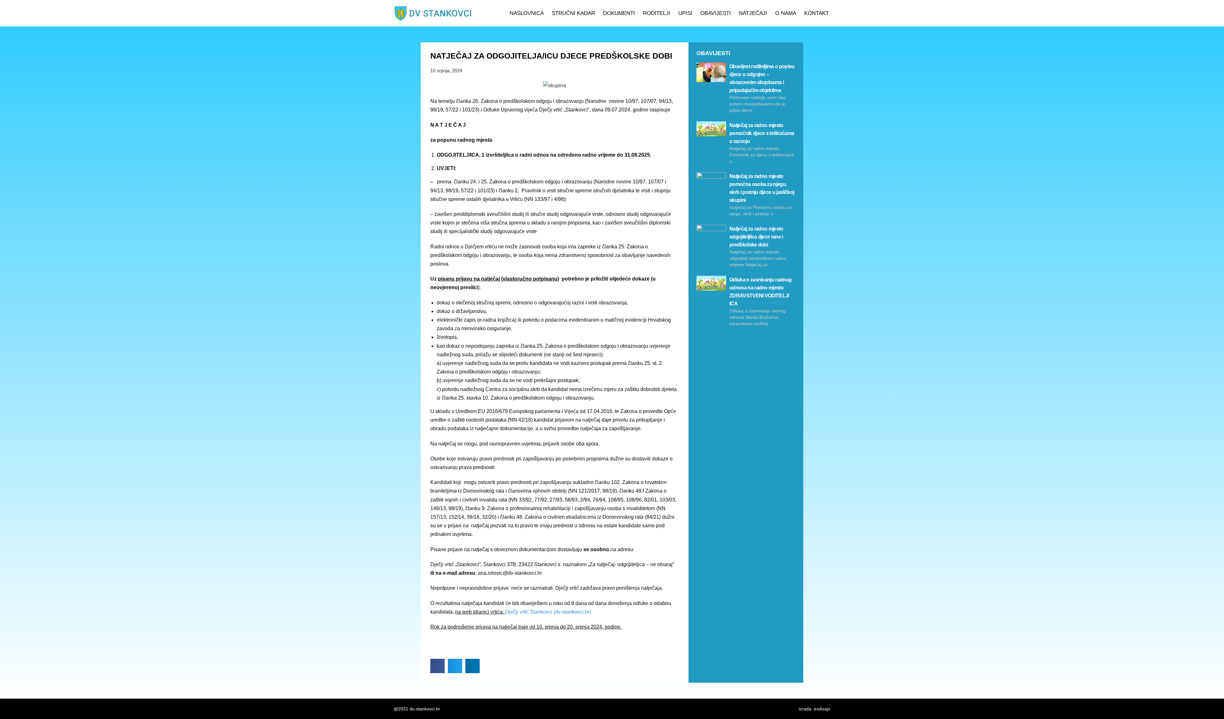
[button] (437, 666)
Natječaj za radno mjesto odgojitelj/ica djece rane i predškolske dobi (756, 236)
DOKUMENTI (619, 13)
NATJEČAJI (753, 13)
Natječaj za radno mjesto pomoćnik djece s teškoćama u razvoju (761, 133)
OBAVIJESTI (715, 13)
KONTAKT (816, 13)
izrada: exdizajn (814, 708)
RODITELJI (656, 13)
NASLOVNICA (527, 13)
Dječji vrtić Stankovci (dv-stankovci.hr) (548, 612)
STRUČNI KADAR (573, 13)
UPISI (685, 13)
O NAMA (785, 13)
